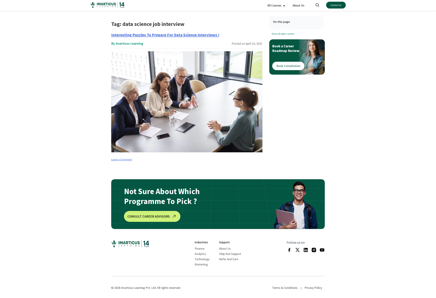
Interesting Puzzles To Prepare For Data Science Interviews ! (165, 34)
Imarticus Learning (129, 43)
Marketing (201, 264)
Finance (199, 248)
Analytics (200, 254)
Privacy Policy (313, 288)
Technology (202, 259)
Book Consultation (288, 66)
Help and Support (230, 254)
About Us (298, 5)
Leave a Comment (121, 159)
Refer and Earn (228, 259)
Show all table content (283, 33)
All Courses (274, 5)
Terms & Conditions (285, 288)
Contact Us (335, 5)
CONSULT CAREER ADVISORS (148, 216)
